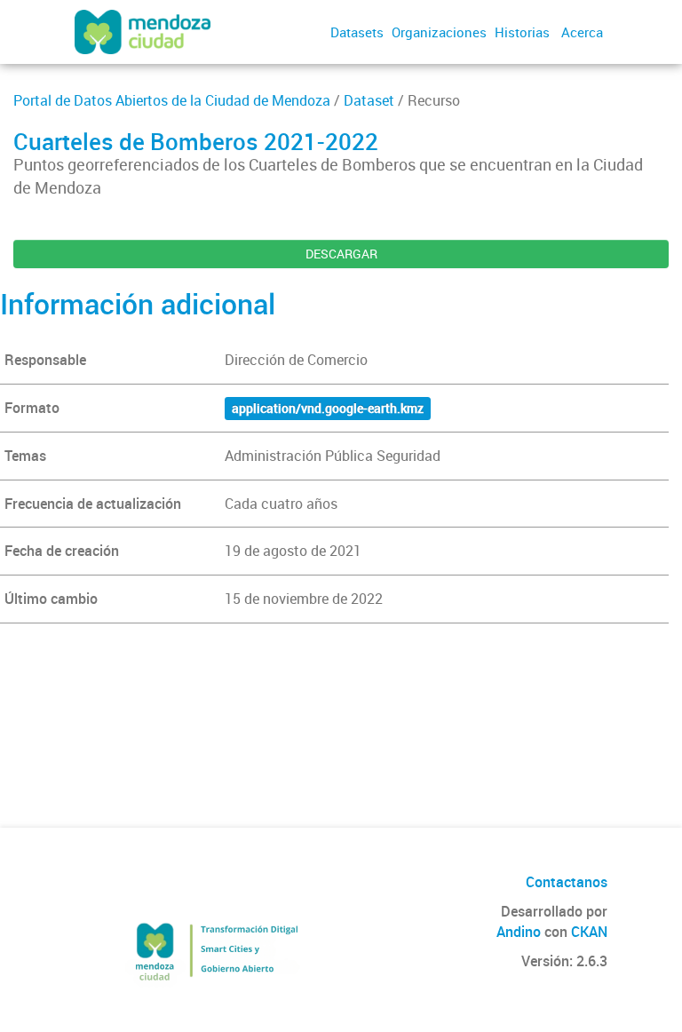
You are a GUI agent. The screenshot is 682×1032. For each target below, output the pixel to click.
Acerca (582, 32)
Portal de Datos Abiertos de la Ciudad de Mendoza (171, 100)
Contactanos (566, 882)
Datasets (357, 32)
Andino (518, 931)
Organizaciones (439, 32)
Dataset (369, 100)
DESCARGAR (341, 253)
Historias (522, 32)
